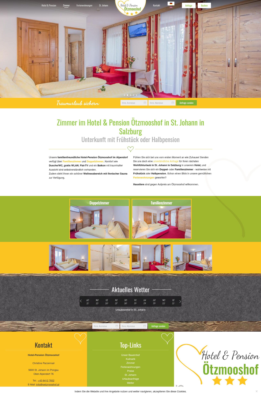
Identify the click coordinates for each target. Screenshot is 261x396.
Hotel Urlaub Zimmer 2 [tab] (133, 95)
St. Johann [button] (103, 5)
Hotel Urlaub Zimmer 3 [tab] (136, 95)
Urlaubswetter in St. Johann (131, 309)
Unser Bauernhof (130, 355)
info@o (40, 384)
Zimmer (130, 362)
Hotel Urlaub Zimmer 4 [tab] (127, 95)
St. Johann (130, 374)
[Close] (257, 391)
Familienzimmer (72, 161)
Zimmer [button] (66, 5)
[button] (68, 258)
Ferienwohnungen (143, 177)
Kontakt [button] (156, 5)
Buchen (204, 5)
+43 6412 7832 (46, 380)
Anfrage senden (186, 103)
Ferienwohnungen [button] (84, 5)
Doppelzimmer (95, 161)
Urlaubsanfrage (130, 378)
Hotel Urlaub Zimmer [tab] (124, 95)
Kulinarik (130, 359)
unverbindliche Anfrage (165, 161)
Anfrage (188, 5)
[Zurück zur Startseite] (130, 9)
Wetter (130, 382)
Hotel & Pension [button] (49, 5)
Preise (130, 370)
